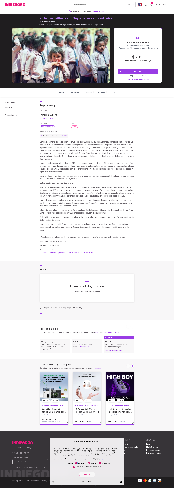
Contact (125, 444)
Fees (148, 444)
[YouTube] (21, 453)
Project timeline (11, 115)
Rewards (8, 107)
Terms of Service (32, 481)
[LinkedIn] (28, 453)
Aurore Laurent (48, 22)
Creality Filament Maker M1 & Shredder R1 (53, 411)
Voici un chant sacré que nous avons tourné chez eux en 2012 (66, 252)
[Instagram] (25, 453)
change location (98, 11)
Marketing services (153, 447)
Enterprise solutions (154, 453)
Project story (10, 102)
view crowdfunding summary (138, 79)
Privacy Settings (47, 481)
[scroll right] (132, 366)
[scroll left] (128, 326)
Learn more (57, 349)
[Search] (72, 4)
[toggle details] (68, 424)
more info (43, 118)
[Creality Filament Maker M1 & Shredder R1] (54, 386)
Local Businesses (47, 127)
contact (51, 118)
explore (98, 368)
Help (97, 332)
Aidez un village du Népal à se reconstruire (75, 18)
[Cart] (145, 4)
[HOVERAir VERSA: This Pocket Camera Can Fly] (87, 386)
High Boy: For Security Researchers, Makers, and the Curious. (119, 411)
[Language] (140, 4)
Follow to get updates (113, 350)
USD (129, 5)
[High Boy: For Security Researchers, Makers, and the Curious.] (120, 386)
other (74, 127)
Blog (123, 450)
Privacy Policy (17, 481)
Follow (137, 71)
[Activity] (151, 4)
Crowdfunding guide (111, 332)
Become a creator (153, 450)
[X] (17, 453)
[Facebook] (13, 453)
